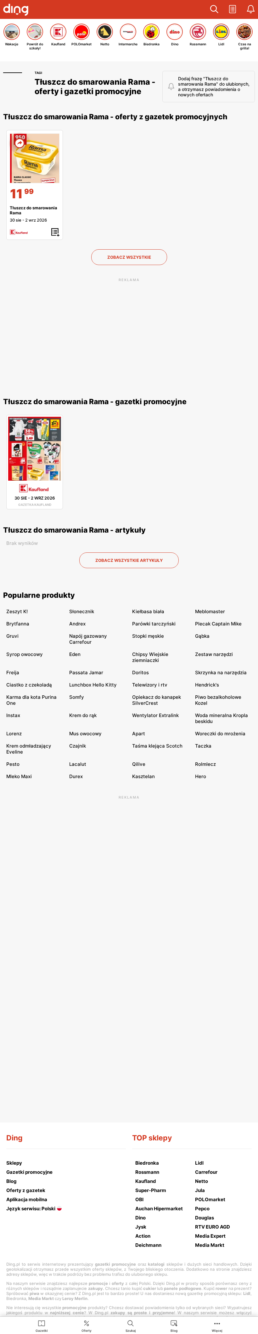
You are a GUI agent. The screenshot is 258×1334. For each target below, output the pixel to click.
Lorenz (14, 734)
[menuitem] (42, 1325)
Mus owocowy (85, 734)
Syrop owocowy (24, 654)
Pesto (13, 764)
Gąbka (202, 636)
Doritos (140, 672)
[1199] (34, 158)
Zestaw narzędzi (214, 654)
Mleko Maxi (19, 776)
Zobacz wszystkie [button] (129, 257)
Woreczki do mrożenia (220, 734)
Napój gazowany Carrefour (88, 639)
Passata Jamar (86, 672)
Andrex (77, 624)
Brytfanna (17, 624)
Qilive (138, 764)
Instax (13, 715)
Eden (75, 654)
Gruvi (12, 636)
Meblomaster (210, 611)
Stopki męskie (148, 636)
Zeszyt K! (17, 611)
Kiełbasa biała (148, 611)
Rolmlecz (205, 764)
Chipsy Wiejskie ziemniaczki (150, 657)
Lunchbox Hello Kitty (93, 685)
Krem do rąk (83, 715)
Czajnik (77, 746)
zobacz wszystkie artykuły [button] (129, 560)
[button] (214, 9)
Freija (12, 672)
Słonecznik (81, 611)
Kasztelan (143, 776)
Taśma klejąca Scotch (157, 746)
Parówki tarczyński (154, 624)
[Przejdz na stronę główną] (17, 10)
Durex (76, 776)
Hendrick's (207, 685)
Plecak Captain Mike (218, 624)
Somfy (76, 697)
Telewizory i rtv (149, 685)
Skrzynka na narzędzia (221, 672)
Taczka (203, 746)
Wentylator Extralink (155, 715)
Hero (200, 776)
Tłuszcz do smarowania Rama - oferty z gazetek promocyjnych (115, 116)
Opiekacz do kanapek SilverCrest (156, 700)
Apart (138, 734)
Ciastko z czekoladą (29, 685)
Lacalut (77, 764)
